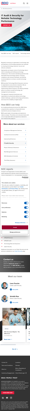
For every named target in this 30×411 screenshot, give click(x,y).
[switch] (26, 207)
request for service (13, 263)
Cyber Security (18, 251)
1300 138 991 (16, 265)
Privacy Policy (14, 188)
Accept (15, 227)
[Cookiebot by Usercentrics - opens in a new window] (22, 178)
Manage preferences (20, 222)
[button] (6, 25)
